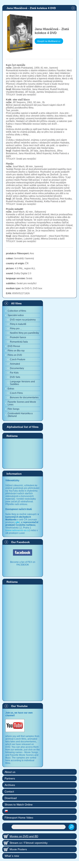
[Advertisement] (22, 453)
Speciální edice (16, 315)
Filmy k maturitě (18, 324)
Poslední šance (18, 337)
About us (10, 771)
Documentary (17, 368)
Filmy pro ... (16, 328)
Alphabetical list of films (23, 426)
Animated (15, 364)
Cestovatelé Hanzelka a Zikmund (20, 414)
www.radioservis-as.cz (17, 530)
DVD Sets (15, 377)
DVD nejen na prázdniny (23, 319)
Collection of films (17, 311)
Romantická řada (19, 341)
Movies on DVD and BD (24, 836)
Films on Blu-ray (16, 350)
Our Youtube (19, 706)
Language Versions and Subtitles (22, 383)
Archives (10, 784)
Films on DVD (15, 355)
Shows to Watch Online (19, 804)
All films (16, 303)
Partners (10, 778)
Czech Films (16, 393)
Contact (9, 791)
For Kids (14, 372)
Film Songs (13, 409)
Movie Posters (18, 849)
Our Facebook (20, 542)
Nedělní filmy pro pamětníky (24, 333)
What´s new (12, 855)
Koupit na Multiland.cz (48, 41)
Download (11, 798)
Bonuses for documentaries (24, 397)
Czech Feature (17, 359)
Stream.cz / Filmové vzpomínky (29, 842)
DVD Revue (14, 346)
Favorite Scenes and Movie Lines (22, 403)
